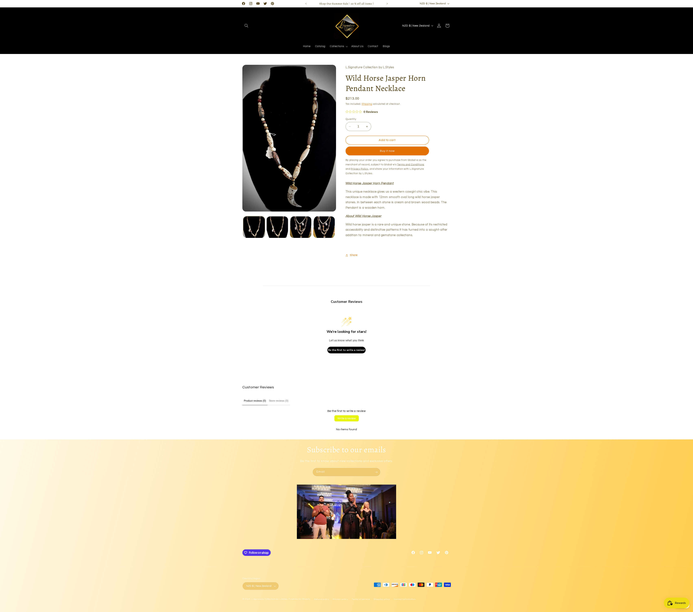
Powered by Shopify (299, 599)
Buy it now (387, 151)
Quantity (351, 119)
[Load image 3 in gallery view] (300, 227)
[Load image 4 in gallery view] (324, 227)
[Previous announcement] (306, 3)
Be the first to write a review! (346, 350)
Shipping (367, 104)
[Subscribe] (376, 472)
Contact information (405, 599)
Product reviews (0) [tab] (255, 400)
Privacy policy (340, 599)
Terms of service (361, 599)
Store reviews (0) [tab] (278, 400)
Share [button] (354, 255)
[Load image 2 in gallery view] (277, 227)
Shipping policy (382, 599)
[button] (246, 25)
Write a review (346, 418)
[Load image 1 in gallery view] (254, 227)
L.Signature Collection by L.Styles (270, 599)
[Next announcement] (387, 3)
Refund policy (321, 599)
